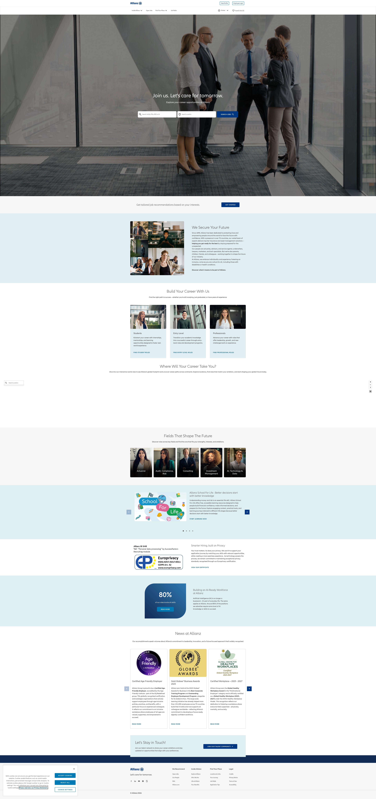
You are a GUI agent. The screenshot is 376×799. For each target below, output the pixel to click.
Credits (231, 774)
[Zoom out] (370, 384)
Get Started (230, 205)
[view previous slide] (129, 512)
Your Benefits (195, 785)
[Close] (74, 769)
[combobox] (157, 114)
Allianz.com (175, 785)
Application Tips (215, 785)
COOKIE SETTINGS (65, 789)
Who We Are (195, 777)
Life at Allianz (195, 781)
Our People (175, 777)
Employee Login (238, 3)
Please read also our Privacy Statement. (33, 788)
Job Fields (174, 10)
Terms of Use (233, 781)
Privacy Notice (233, 777)
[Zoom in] (370, 381)
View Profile (224, 3)
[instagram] (143, 781)
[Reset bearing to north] (370, 387)
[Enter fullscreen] (370, 391)
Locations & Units (215, 774)
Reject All (65, 782)
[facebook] (131, 781)
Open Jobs (149, 10)
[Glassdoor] (147, 781)
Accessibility (232, 785)
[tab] (183, 530)
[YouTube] (139, 781)
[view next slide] (247, 512)
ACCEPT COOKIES (65, 775)
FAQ (173, 781)
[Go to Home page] (136, 3)
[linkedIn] (135, 781)
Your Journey (214, 777)
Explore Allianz (195, 774)
